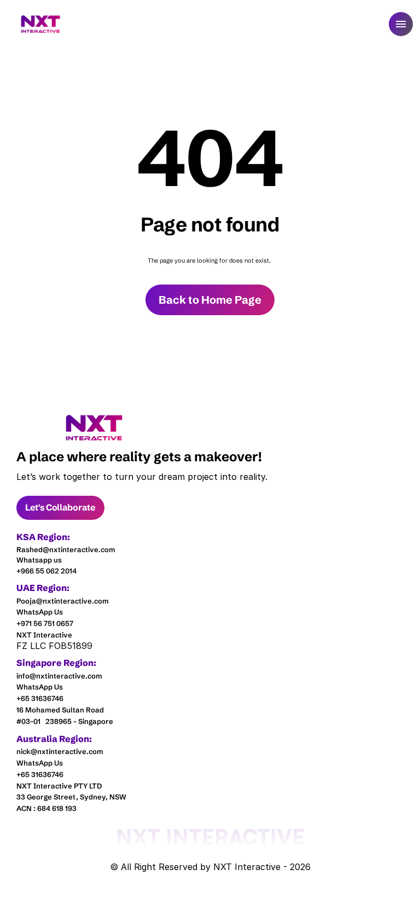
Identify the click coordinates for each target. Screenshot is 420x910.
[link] (94, 428)
